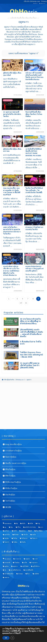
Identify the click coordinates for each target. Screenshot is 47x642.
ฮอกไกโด (7, 534)
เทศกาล (7, 577)
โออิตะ (15, 542)
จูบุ (5, 527)
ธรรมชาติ (7, 562)
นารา (41, 527)
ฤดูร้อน (7, 566)
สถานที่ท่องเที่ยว (9, 573)
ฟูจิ (31, 531)
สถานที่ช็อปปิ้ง (29, 570)
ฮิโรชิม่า (16, 534)
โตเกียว (7, 538)
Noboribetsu (8, 523)
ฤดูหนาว (15, 566)
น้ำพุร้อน (17, 562)
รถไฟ (25, 562)
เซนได (34, 534)
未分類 (8, 507)
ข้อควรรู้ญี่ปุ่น (10, 457)
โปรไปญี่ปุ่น (10, 501)
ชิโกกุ (19, 527)
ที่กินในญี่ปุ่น (10, 469)
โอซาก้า (7, 542)
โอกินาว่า (34, 538)
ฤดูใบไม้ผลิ (25, 566)
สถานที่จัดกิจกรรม (16, 570)
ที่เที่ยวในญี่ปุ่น (11, 488)
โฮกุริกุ (24, 542)
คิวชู (38, 523)
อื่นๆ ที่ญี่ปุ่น (39, 531)
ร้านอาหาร (34, 562)
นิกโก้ (15, 531)
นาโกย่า (7, 531)
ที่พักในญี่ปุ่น (10, 476)
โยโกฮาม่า (25, 538)
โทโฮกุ (15, 538)
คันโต (23, 523)
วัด (5, 570)
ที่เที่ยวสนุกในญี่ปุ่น (13, 482)
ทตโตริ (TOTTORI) (30, 527)
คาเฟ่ (35, 559)
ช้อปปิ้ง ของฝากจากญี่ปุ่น (15, 463)
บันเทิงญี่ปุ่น (10, 495)
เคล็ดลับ (36, 573)
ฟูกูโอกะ (23, 531)
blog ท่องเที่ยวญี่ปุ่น (13, 444)
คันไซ (31, 523)
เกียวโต (25, 534)
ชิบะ (12, 527)
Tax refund (8, 559)
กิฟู (17, 523)
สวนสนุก (20, 573)
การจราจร (18, 559)
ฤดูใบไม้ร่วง (36, 566)
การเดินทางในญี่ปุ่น (13, 451)
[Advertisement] (23, 406)
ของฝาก (27, 559)
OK (6, 638)
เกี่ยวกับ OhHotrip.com (32, 1)
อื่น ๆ (28, 573)
